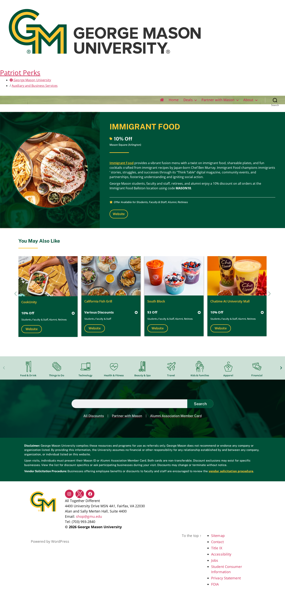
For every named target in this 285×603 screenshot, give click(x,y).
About (248, 100)
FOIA (215, 584)
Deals (188, 100)
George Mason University (32, 80)
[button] (15, 294)
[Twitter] (79, 494)
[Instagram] (69, 494)
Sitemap (218, 535)
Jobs (214, 560)
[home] (162, 100)
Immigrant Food (122, 163)
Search (200, 403)
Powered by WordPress (50, 541)
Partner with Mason (218, 100)
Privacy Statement (226, 578)
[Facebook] (90, 494)
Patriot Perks (20, 72)
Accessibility (221, 554)
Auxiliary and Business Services (35, 86)
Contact (217, 541)
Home (174, 100)
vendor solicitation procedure (231, 471)
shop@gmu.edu (89, 516)
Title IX (216, 548)
